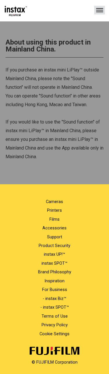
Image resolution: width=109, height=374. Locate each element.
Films (54, 219)
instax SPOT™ (54, 263)
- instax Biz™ (54, 298)
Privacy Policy (55, 324)
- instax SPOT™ (54, 307)
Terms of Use (55, 316)
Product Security (54, 245)
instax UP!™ (54, 254)
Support (54, 236)
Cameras (54, 201)
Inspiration (54, 280)
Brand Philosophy (54, 271)
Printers (54, 210)
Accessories (54, 228)
